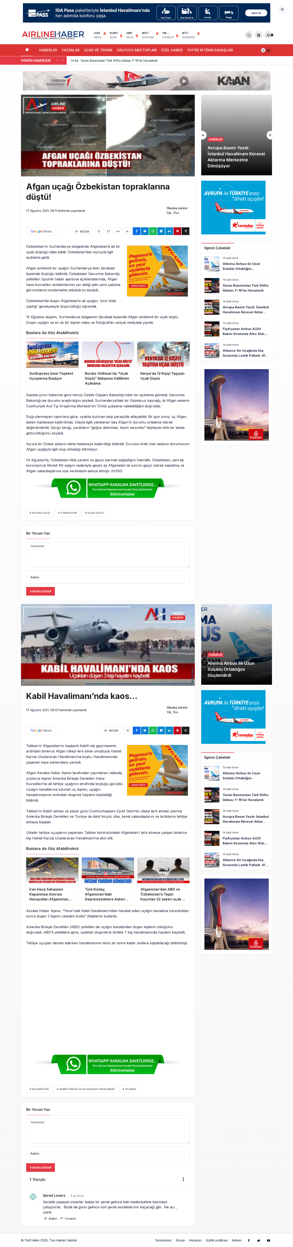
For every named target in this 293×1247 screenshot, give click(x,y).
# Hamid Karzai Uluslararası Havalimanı (86, 1089)
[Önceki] (57, 60)
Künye (180, 1240)
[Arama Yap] (249, 35)
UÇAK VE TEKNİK (98, 50)
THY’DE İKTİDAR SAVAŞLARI (210, 50)
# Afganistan (39, 1089)
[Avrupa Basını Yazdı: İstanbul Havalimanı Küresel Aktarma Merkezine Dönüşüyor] (236, 307)
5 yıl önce (77, 1195)
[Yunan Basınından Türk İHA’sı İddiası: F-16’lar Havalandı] (236, 285)
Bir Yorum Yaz (38, 533)
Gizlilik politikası (217, 1240)
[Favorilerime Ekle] (99, 231)
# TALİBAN (129, 1089)
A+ (118, 231)
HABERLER (48, 50)
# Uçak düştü (94, 512)
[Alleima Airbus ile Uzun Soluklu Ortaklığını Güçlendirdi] (236, 264)
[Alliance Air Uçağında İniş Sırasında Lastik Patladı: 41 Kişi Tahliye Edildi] (236, 350)
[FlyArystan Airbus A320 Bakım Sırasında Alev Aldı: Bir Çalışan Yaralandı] (236, 329)
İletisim (236, 1240)
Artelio (82, 1240)
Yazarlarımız (163, 1240)
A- (127, 231)
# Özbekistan (67, 512)
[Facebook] (248, 1240)
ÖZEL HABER (172, 50)
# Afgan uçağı (40, 512)
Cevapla (70, 1218)
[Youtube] (268, 1240)
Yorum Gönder (40, 591)
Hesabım (195, 1240)
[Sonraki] (63, 60)
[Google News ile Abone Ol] (41, 231)
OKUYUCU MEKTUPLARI (137, 50)
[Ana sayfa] (27, 50)
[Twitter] (258, 1240)
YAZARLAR (70, 50)
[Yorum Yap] (108, 231)
